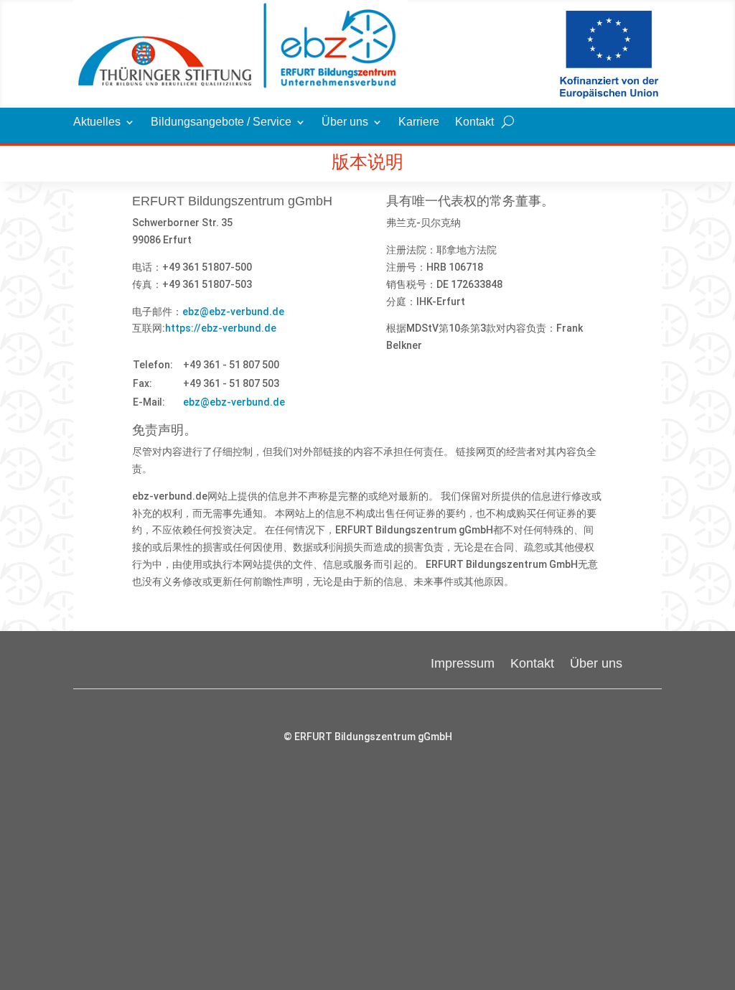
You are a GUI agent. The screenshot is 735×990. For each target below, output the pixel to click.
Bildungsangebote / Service (221, 122)
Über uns (345, 122)
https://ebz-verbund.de (220, 328)
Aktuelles (97, 122)
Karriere (418, 122)
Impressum (463, 662)
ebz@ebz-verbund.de (233, 311)
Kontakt (474, 122)
